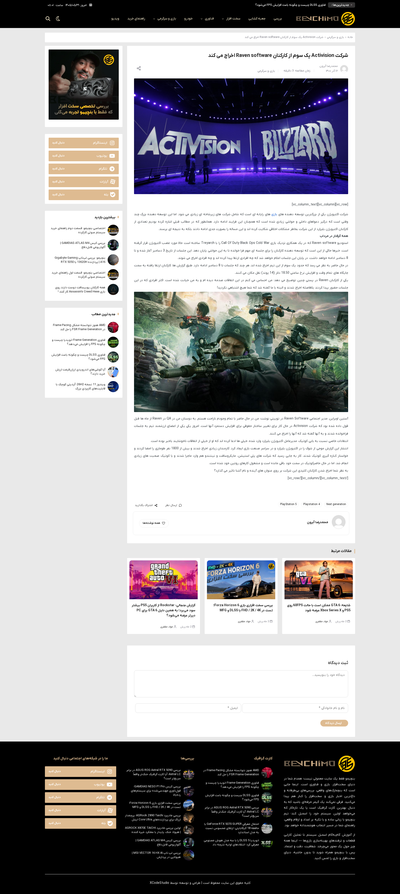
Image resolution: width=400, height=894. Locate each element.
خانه (350, 37)
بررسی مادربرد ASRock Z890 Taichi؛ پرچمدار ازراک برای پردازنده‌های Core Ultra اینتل (153, 817)
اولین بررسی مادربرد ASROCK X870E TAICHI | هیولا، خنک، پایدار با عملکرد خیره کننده (153, 830)
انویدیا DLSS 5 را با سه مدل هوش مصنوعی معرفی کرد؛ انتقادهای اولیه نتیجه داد (231, 842)
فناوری (209, 18)
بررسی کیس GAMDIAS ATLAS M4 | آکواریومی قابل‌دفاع (82, 245)
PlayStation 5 (288, 504)
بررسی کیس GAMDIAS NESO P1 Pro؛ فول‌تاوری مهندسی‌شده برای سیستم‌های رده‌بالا (156, 791)
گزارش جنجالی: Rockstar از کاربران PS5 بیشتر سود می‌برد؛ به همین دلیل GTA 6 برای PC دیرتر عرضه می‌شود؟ (163, 610)
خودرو (188, 18)
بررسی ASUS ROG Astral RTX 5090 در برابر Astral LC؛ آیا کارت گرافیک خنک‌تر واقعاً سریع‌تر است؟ (232, 812)
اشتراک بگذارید (144, 505)
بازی (274, 214)
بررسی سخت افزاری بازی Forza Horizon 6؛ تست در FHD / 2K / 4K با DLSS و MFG (155, 805)
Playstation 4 (311, 504)
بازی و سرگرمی (166, 18)
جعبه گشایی (257, 18)
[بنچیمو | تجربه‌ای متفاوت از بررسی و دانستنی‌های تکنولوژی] (325, 19)
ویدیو (115, 18)
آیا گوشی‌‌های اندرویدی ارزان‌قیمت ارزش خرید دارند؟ (293, 4)
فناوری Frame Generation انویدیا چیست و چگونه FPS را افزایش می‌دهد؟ (78, 342)
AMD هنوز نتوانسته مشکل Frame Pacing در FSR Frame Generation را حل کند (79, 327)
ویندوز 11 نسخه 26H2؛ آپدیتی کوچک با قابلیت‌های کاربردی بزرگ (80, 386)
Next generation (336, 504)
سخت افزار (233, 18)
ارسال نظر (171, 505)
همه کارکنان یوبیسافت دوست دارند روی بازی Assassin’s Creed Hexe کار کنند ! (80, 289)
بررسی (278, 18)
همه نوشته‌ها (151, 523)
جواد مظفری (322, 621)
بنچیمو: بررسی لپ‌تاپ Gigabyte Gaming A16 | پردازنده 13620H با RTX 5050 (80, 260)
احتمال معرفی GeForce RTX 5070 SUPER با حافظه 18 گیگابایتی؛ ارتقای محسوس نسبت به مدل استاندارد (231, 828)
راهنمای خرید (136, 18)
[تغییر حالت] (58, 18)
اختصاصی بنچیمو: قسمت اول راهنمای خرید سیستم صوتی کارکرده (78, 274)
